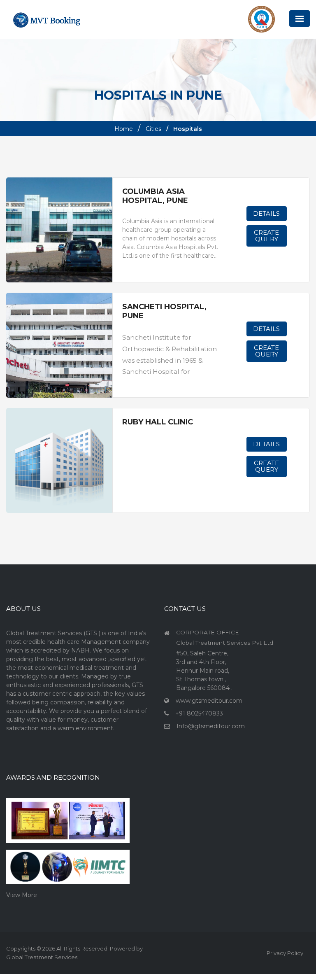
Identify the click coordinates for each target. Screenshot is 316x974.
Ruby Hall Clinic (157, 422)
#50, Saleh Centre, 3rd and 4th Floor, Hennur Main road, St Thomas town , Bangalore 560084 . (204, 671)
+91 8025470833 (199, 713)
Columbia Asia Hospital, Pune (155, 196)
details (266, 213)
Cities (153, 129)
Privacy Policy (285, 953)
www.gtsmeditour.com (209, 700)
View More (21, 895)
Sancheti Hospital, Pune (164, 311)
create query (266, 235)
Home (123, 129)
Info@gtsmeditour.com (211, 726)
